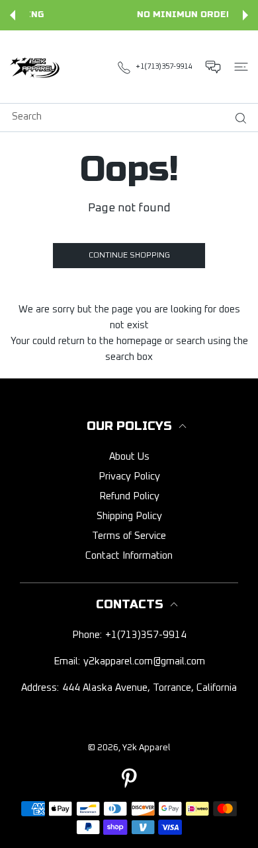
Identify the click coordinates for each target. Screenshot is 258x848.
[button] (12, 15)
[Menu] (241, 67)
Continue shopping (129, 256)
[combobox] (134, 116)
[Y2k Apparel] (36, 66)
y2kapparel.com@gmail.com (144, 661)
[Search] (238, 118)
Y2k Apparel (146, 748)
